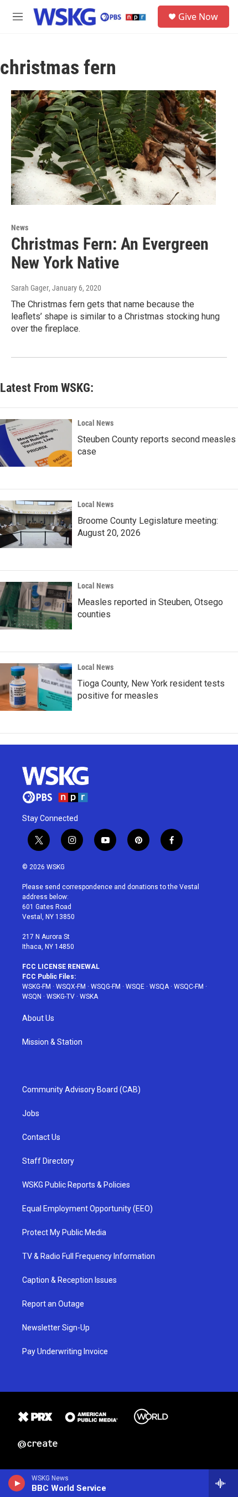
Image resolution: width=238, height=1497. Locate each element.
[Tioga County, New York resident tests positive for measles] (36, 687)
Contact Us (41, 1137)
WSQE (135, 986)
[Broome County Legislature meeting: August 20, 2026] (36, 524)
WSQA (159, 986)
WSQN (32, 996)
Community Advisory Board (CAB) (81, 1090)
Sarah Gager (30, 287)
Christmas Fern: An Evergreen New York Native (110, 253)
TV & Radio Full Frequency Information (88, 1256)
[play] (17, 1483)
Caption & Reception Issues (69, 1280)
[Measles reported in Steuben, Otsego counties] (36, 605)
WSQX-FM (71, 986)
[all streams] (223, 1483)
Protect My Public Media (64, 1232)
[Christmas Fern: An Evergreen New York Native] (113, 147)
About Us (38, 1018)
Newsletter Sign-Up (56, 1328)
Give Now (198, 17)
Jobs (30, 1113)
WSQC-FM (189, 986)
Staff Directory (48, 1161)
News (19, 227)
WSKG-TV (60, 996)
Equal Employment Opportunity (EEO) (87, 1209)
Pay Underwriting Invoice (65, 1352)
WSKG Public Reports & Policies (76, 1185)
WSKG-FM (36, 986)
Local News (95, 423)
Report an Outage (53, 1304)
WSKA (89, 996)
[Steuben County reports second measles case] (36, 443)
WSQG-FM (106, 986)
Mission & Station (52, 1042)
